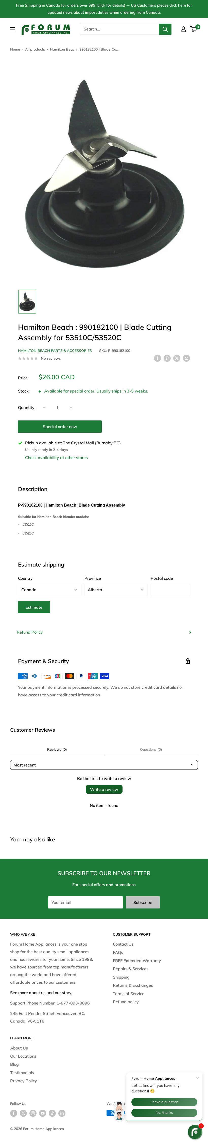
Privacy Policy (23, 1080)
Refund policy (126, 1001)
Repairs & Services (130, 968)
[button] (195, 1132)
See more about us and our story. (41, 992)
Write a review (104, 789)
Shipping (121, 977)
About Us (19, 1047)
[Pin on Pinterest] (167, 358)
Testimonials (22, 1072)
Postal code (162, 578)
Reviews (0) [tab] (57, 749)
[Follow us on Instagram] (33, 1113)
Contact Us (123, 944)
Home (15, 49)
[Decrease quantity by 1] (44, 407)
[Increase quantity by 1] (71, 407)
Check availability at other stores (56, 457)
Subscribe (142, 902)
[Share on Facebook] (157, 358)
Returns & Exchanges (133, 985)
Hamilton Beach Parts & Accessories (55, 350)
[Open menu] (12, 29)
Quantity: (27, 407)
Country (25, 578)
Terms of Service (128, 993)
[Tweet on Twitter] (176, 358)
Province (92, 578)
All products (35, 49)
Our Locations (23, 1056)
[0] (193, 29)
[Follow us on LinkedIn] (61, 1113)
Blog (14, 1064)
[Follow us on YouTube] (42, 1113)
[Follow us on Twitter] (23, 1113)
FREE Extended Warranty (137, 960)
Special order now (60, 426)
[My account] (183, 29)
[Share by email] (186, 358)
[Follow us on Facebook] (13, 1113)
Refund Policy (30, 632)
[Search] (165, 29)
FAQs (118, 952)
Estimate (34, 607)
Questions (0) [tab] (151, 749)
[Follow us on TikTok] (52, 1113)
